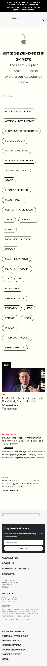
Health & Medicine (11, 645)
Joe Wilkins (8, 448)
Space (5, 659)
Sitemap (5, 587)
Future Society (10, 640)
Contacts (8, 574)
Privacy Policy (33, 2)
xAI (3, 395)
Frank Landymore (11, 405)
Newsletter (10, 557)
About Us (8, 563)
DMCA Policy (7, 585)
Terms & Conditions (10, 582)
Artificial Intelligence (15, 636)
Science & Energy (11, 654)
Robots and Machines (14, 650)
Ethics (5, 477)
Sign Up (24, 548)
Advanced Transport (14, 631)
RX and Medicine (9, 434)
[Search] (42, 96)
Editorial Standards (15, 568)
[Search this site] (43, 20)
